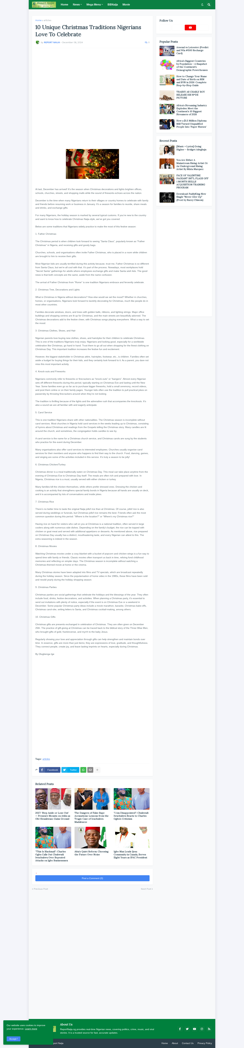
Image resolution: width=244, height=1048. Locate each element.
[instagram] (202, 1029)
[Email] (90, 770)
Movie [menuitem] (126, 4)
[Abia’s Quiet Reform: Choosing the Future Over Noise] (92, 837)
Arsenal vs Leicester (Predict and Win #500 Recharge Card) (192, 50)
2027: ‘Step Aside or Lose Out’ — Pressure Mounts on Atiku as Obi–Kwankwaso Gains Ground (52, 815)
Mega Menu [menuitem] (93, 4)
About (175, 1043)
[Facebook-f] (165, 27)
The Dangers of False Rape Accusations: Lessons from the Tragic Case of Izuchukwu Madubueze (92, 817)
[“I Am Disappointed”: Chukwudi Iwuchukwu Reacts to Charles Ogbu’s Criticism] (132, 799)
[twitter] (187, 1029)
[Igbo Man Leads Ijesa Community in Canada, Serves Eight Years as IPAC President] (132, 837)
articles (47, 20)
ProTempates (71, 1043)
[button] (202, 5)
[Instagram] (203, 27)
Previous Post (41, 889)
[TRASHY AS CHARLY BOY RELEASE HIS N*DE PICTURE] (167, 95)
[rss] (209, 1029)
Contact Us (188, 1043)
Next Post (146, 889)
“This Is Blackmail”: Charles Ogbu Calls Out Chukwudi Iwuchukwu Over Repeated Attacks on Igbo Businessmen (51, 856)
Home (38, 20)
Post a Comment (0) (92, 878)
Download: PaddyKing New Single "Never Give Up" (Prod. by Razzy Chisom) (191, 196)
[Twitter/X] (177, 27)
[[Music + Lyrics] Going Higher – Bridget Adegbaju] (167, 150)
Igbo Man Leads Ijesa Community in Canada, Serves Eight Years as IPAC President (130, 854)
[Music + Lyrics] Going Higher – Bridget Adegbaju (191, 148)
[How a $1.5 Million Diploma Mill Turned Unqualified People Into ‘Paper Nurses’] (167, 124)
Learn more (31, 1028)
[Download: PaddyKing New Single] (167, 197)
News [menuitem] (76, 4)
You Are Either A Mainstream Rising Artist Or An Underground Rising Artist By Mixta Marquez (192, 164)
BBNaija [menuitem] (113, 4)
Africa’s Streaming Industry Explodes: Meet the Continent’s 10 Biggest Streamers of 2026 (191, 110)
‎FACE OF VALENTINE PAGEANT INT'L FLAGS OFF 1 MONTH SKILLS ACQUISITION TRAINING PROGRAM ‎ (192, 181)
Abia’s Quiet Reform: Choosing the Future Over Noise (92, 853)
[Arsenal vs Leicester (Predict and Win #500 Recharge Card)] (167, 51)
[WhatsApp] (83, 770)
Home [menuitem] (64, 4)
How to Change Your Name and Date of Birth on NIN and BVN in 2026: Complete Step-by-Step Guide (191, 81)
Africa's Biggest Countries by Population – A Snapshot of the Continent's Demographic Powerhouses (192, 65)
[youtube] (190, 27)
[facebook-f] (180, 1029)
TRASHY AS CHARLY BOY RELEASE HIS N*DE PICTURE (190, 94)
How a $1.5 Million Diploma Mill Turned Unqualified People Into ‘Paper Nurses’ (191, 123)
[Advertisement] (92, 96)
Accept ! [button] (13, 1039)
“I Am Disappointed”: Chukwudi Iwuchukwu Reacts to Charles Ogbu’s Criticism (131, 815)
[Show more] (97, 770)
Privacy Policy (205, 1043)
